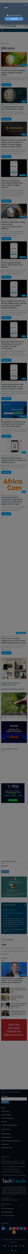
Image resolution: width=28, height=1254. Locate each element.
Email (6, 7)
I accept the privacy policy (14, 15)
